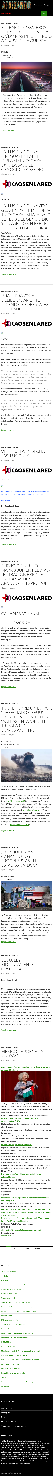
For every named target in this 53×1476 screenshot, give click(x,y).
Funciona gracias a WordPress (11, 1473)
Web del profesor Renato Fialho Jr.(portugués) (18, 1382)
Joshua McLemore (20, 1450)
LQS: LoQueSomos (8, 1346)
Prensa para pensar (9, 23)
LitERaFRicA (6, 1342)
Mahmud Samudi (35, 1452)
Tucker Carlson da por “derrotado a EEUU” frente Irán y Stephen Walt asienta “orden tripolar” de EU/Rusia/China (26, 719)
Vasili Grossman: (34, 1461)
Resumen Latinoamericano (11, 1368)
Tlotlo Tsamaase (24, 1461)
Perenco (43, 1456)
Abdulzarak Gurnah (7, 1441)
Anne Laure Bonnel (6, 1443)
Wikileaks (5, 1386)
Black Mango (24, 1443)
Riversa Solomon (43, 1458)
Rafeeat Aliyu (12, 1458)
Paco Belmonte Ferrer (33, 1456)
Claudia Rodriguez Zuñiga (9, 1445)
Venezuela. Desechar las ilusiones (24, 453)
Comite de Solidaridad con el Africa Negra (17, 1307)
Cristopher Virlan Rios (23, 1445)
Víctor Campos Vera (46, 1461)
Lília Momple (26, 1452)
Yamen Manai (10, 1463)
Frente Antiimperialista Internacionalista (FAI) (18, 1311)
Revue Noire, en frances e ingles (13, 1373)
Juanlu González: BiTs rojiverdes (13, 1324)
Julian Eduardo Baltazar (33, 1450)
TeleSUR (4, 1377)
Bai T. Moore (16, 1443)
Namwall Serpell (44, 1454)
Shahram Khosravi (13, 1461)
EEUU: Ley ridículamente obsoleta (17, 964)
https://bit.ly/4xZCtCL (19, 824)
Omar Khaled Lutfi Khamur (19, 1456)
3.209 (27, 1249)
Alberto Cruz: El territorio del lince (14, 1285)
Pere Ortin (4, 1458)
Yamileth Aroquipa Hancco (22, 1463)
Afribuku (4, 1276)
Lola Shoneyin (17, 1452)
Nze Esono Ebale (6, 1456)
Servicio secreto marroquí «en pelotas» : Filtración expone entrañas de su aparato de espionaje (25, 574)
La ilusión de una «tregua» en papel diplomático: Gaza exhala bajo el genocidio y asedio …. (24, 160)
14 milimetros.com (8, 1271)
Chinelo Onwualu (46, 1443)
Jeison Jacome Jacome (8, 1450)
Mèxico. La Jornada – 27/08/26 (23, 1053)
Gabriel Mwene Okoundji (8, 1447)
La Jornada (5, 1329)
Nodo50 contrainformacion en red (14, 1355)
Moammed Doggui (6, 1454)
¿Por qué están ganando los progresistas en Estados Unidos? (19, 858)
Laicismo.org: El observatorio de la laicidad (17, 1333)
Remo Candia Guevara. (23, 1458)
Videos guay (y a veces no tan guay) (14, 1426)
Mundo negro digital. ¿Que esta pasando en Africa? (20, 1351)
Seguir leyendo (9, 130)
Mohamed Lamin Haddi (32, 1454)
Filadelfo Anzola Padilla (37, 1445)
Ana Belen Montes (35, 1441)
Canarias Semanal (8, 1298)
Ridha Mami (34, 1458)
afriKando (6, 13)
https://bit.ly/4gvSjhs (31, 810)
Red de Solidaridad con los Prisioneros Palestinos (20, 1360)
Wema (3, 1463)
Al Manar (4, 1280)
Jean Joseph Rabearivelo (38, 1447)
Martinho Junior (45, 1452)
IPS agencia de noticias (9, 1320)
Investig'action (6, 1316)
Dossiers (4, 1417)
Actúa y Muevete (7, 1408)
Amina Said (26, 1441)
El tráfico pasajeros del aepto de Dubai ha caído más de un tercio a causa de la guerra (26, 34)
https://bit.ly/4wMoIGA (15, 801)
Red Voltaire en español (10, 1364)
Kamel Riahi (44, 1450)
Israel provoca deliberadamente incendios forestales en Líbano (24, 302)
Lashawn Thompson (7, 1452)
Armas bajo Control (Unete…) (12, 1289)
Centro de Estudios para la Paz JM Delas (16, 1302)
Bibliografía (5, 1413)
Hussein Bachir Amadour (24, 1447)
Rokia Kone (4, 1461)
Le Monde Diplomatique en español (14, 1338)
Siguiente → (39, 1249)
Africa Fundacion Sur (9, 1293)
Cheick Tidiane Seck (35, 1443)
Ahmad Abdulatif (18, 1441)
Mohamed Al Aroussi (19, 1454)
